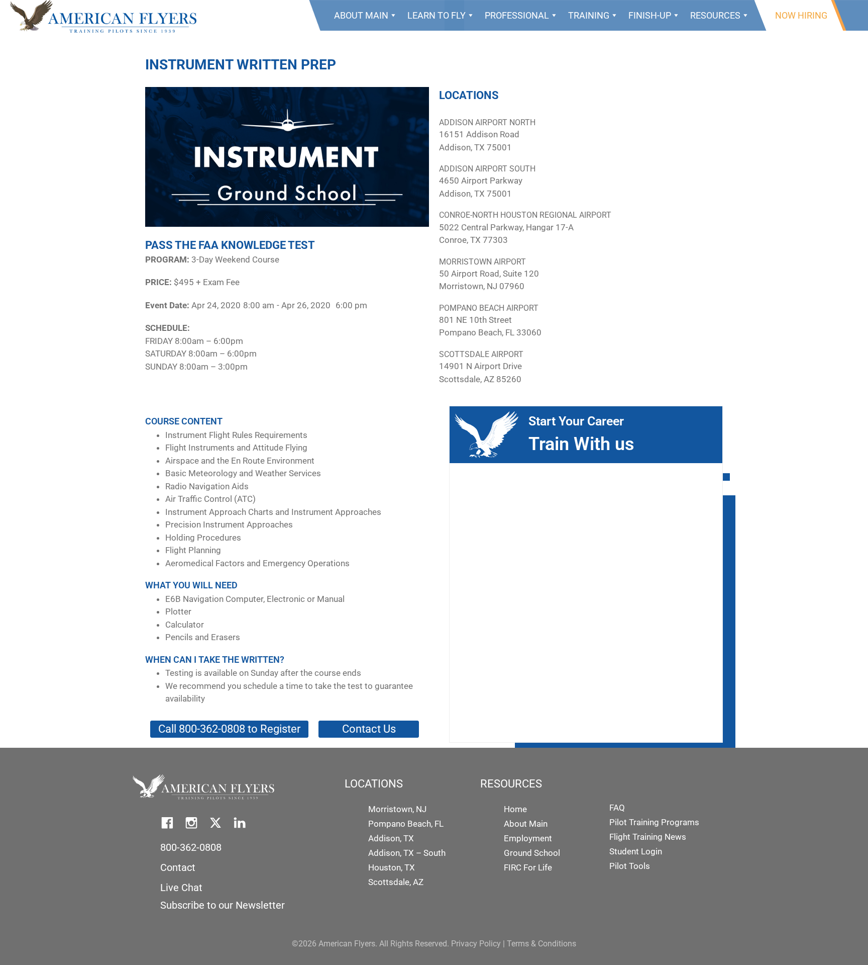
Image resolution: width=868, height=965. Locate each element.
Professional (517, 15)
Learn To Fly (436, 15)
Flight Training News (647, 837)
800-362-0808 (191, 847)
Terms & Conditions (541, 943)
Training (588, 15)
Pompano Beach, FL (406, 824)
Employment (528, 838)
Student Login (635, 851)
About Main (361, 15)
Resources (715, 15)
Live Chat (181, 888)
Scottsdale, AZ (395, 882)
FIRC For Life (528, 867)
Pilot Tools (629, 866)
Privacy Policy (476, 943)
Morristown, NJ (397, 809)
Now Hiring (801, 15)
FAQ (617, 808)
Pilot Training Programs (654, 822)
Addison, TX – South (407, 853)
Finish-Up (649, 15)
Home (515, 809)
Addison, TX (391, 838)
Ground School (532, 853)
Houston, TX (391, 867)
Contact (177, 867)
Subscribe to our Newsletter (222, 905)
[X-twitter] (215, 823)
